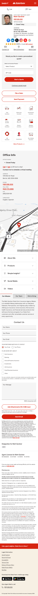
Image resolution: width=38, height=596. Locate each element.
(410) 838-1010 (18, 19)
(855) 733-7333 (16, 437)
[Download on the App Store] (7, 579)
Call (4, 167)
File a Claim (19, 93)
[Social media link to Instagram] (21, 40)
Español (4, 3)
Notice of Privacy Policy (8, 565)
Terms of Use (5, 562)
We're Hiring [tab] (32, 296)
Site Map (4, 570)
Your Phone (6, 333)
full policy (23, 516)
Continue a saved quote (19, 85)
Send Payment (19, 99)
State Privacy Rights (7, 567)
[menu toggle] (35, 3)
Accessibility (5, 560)
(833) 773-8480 (8, 189)
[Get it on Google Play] (19, 579)
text (9, 167)
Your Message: (7, 384)
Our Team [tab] (19, 296)
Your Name (6, 327)
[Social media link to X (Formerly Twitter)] (17, 40)
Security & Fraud (6, 557)
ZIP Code (8, 73)
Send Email (19, 417)
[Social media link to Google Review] (29, 40)
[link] (19, 3)
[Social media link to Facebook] (8, 40)
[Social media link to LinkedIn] (12, 40)
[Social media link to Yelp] (25, 40)
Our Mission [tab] (6, 296)
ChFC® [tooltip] (3, 447)
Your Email (6, 339)
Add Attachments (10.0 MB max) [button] (19, 407)
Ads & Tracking (6, 555)
